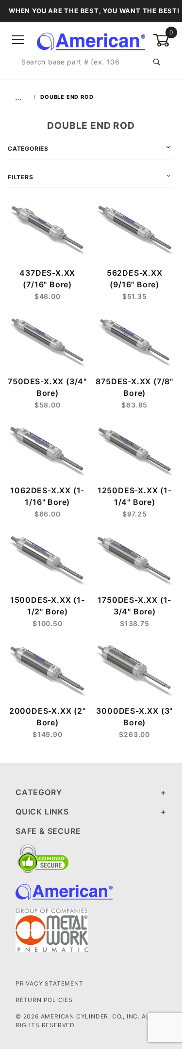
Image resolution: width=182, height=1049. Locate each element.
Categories (28, 148)
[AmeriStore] (91, 39)
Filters (20, 177)
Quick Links (42, 811)
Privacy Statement (49, 983)
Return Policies (44, 999)
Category (39, 792)
